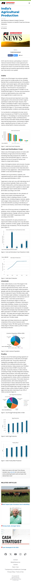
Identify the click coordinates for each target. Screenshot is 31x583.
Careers (15, 564)
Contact (15, 560)
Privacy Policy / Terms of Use (15, 572)
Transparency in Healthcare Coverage (15, 569)
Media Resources (15, 562)
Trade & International (15, 52)
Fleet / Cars (15, 567)
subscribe (12, 472)
